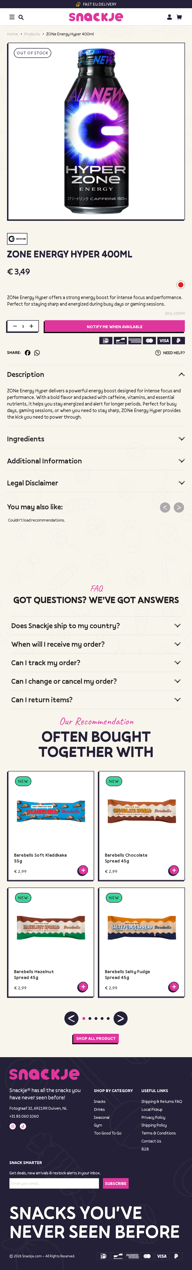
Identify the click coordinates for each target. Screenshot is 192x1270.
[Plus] (31, 326)
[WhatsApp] (37, 353)
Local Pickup (151, 1109)
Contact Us (151, 1141)
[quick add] (83, 870)
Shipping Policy (154, 1125)
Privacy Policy (153, 1117)
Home (12, 34)
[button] (71, 1019)
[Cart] (179, 17)
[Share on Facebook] (27, 353)
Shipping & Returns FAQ (161, 1101)
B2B (145, 1149)
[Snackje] (96, 17)
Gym (98, 1125)
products (32, 34)
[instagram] (12, 1126)
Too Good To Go (108, 1133)
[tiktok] (23, 1126)
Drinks (99, 1109)
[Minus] (15, 326)
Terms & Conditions (158, 1133)
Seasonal (101, 1117)
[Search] (20, 17)
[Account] (169, 17)
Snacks (100, 1101)
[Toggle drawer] (12, 17)
